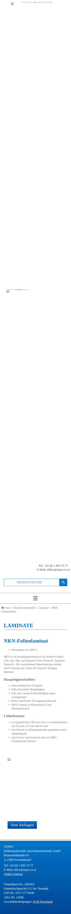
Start (7, 607)
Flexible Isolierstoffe (24, 607)
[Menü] (35, 598)
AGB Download (43, 901)
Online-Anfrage (13, 874)
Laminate (44, 607)
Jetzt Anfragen (22, 825)
